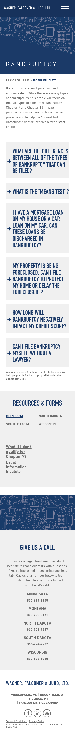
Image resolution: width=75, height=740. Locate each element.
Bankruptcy (44, 80)
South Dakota (17, 424)
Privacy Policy (36, 721)
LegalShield (17, 80)
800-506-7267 (37, 629)
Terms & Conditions (16, 721)
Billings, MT (38, 699)
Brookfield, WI (52, 695)
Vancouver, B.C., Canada (38, 703)
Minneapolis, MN (24, 695)
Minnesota (14, 416)
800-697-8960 (37, 659)
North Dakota (50, 416)
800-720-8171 (37, 615)
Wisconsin (47, 424)
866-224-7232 (37, 644)
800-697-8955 (37, 600)
